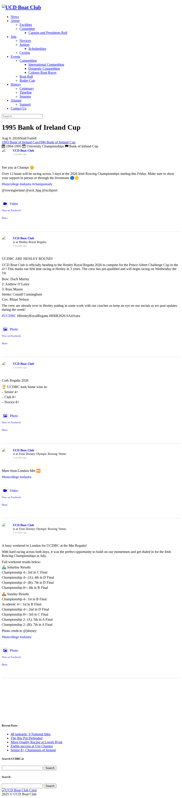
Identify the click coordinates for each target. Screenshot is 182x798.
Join (13, 37)
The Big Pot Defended (26, 738)
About (15, 21)
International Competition (46, 64)
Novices (25, 41)
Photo (14, 329)
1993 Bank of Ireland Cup (20, 142)
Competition (28, 60)
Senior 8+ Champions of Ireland (33, 750)
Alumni (16, 100)
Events (15, 56)
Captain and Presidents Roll (47, 33)
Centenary (27, 88)
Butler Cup (27, 80)
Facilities (26, 25)
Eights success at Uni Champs (32, 746)
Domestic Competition (44, 68)
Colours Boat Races (42, 72)
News (15, 17)
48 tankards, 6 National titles (31, 734)
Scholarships (37, 48)
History (16, 84)
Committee (27, 29)
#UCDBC (9, 316)
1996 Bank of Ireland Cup (57, 142)
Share (5, 217)
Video (14, 204)
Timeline (26, 92)
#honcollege (10, 184)
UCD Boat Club (23, 150)
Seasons (25, 96)
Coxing (25, 52)
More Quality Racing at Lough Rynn (36, 742)
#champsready (42, 184)
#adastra (25, 184)
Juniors (25, 44)
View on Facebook (11, 210)
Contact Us (18, 108)
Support (25, 104)
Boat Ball (26, 76)
